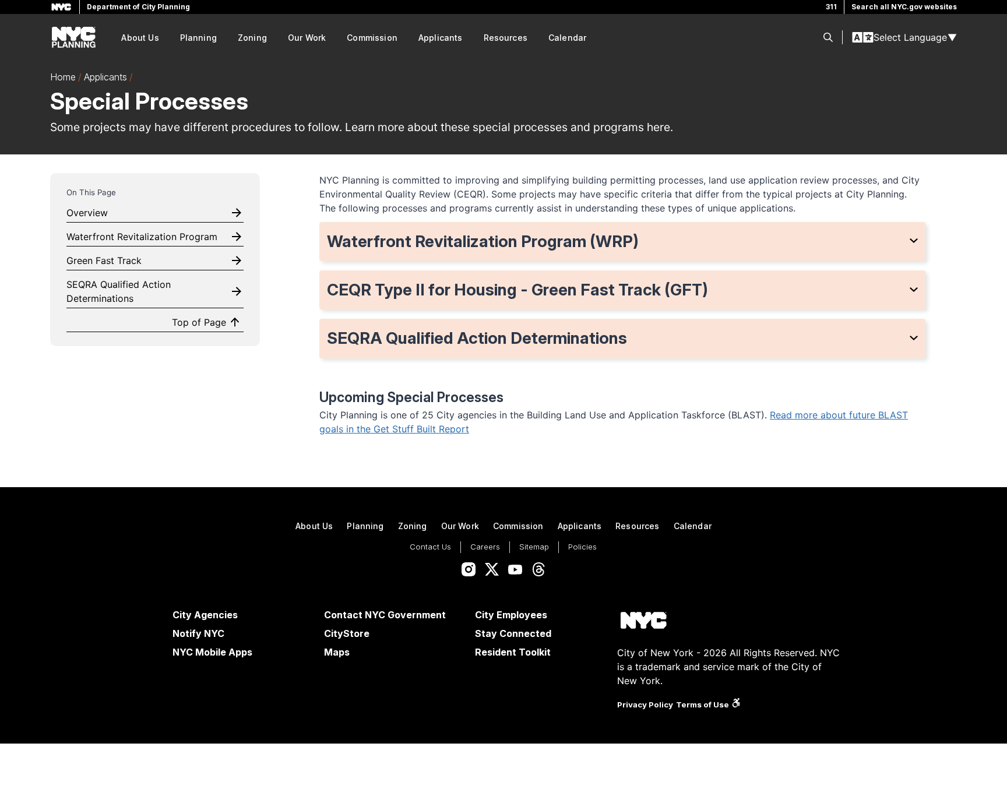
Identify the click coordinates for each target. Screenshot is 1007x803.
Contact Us (430, 546)
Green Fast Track (104, 260)
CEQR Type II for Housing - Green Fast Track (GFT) (517, 290)
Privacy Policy (645, 704)
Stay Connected (513, 633)
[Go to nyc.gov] (643, 622)
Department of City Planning (138, 6)
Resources (505, 38)
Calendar (567, 38)
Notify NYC (198, 633)
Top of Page (199, 322)
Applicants (440, 38)
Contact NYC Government (385, 615)
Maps (337, 652)
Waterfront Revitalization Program (141, 236)
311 (831, 6)
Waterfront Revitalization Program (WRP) (483, 241)
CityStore (346, 633)
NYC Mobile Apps (212, 652)
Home (63, 77)
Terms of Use (702, 704)
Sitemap (534, 546)
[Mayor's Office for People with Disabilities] (736, 704)
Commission (372, 38)
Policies (582, 546)
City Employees (511, 615)
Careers (485, 546)
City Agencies (205, 615)
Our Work (307, 38)
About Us (140, 38)
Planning (198, 38)
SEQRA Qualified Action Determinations (118, 291)
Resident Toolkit (513, 652)
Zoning (252, 38)
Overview (87, 213)
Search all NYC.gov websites (904, 6)
